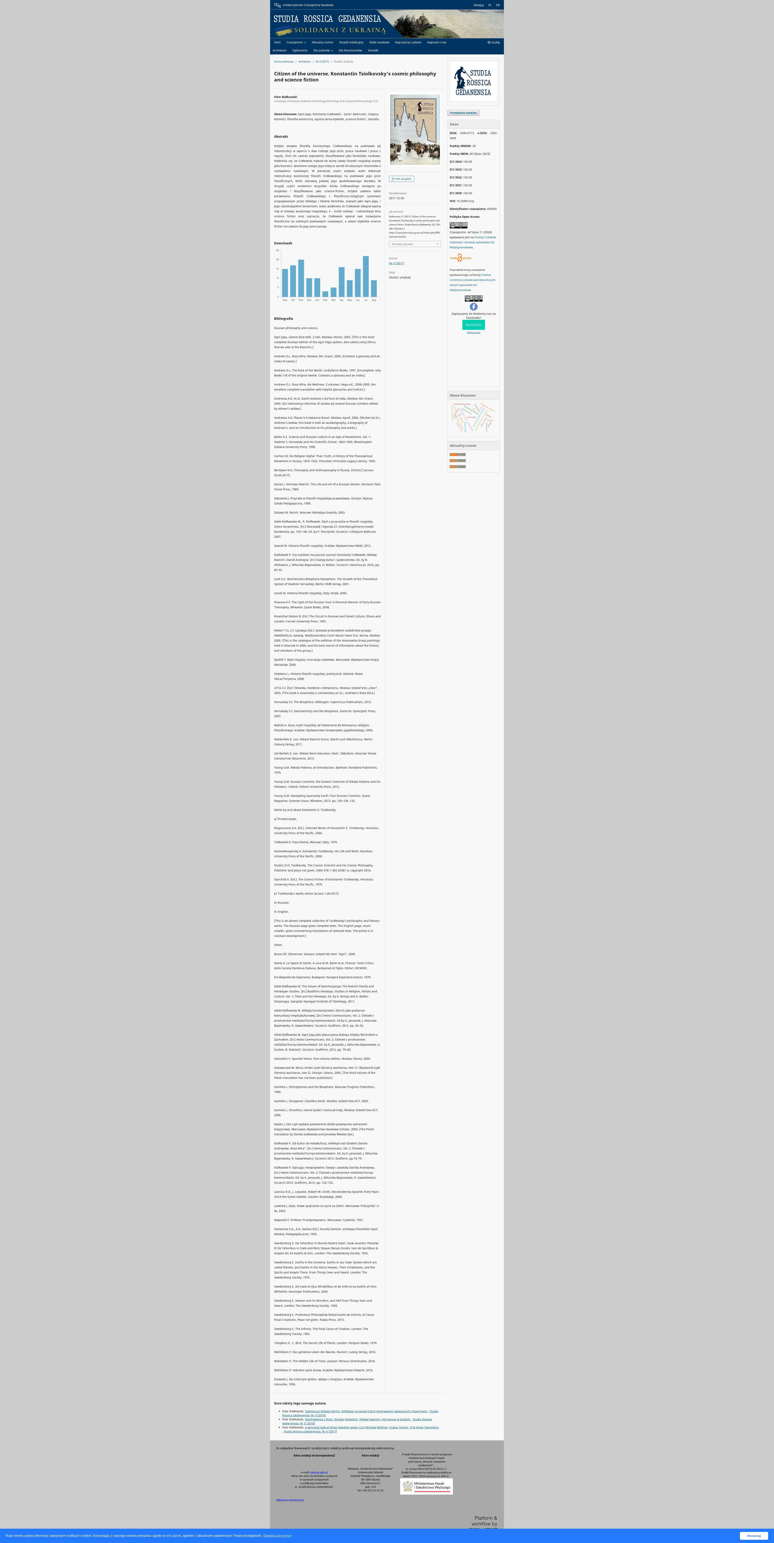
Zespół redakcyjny (351, 42)
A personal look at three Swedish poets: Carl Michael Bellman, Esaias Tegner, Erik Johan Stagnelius (372, 1427)
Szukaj (495, 42)
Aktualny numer (322, 42)
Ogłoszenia (299, 50)
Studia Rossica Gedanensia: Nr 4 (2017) (310, 1431)
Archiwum (279, 50)
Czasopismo (295, 42)
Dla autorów (322, 50)
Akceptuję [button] (754, 1535)
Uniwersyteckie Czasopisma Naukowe (308, 5)
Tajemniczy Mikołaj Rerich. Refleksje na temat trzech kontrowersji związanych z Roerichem (366, 1411)
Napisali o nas (436, 42)
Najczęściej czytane (408, 42)
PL (489, 5)
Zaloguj (479, 5)
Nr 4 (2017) (322, 61)
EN (498, 5)
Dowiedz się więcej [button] (277, 1535)
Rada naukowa (379, 42)
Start (277, 42)
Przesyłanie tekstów (463, 113)
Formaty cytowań (402, 244)
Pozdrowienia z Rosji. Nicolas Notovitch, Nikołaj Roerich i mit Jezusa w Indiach (358, 1419)
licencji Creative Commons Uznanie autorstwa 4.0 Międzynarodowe (473, 242)
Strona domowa (283, 61)
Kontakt (373, 50)
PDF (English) (403, 179)
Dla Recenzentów (350, 50)
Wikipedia (473, 333)
